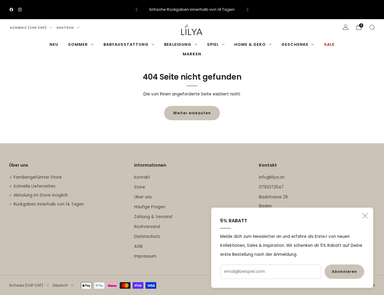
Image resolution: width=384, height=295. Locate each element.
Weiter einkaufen (192, 112)
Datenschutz (147, 236)
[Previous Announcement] (136, 9)
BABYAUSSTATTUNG (126, 44)
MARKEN (192, 54)
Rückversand (147, 226)
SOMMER (78, 44)
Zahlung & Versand (153, 217)
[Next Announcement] (247, 9)
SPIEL (213, 44)
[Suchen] (372, 27)
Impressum (145, 256)
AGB (138, 246)
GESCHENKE (294, 44)
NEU (54, 44)
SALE (329, 44)
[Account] (346, 27)
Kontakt (142, 177)
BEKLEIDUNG (177, 44)
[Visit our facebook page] (11, 9)
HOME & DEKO (250, 44)
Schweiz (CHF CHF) (28, 27)
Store (139, 187)
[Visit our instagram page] (20, 9)
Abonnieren (344, 271)
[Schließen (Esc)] (365, 216)
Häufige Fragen (149, 207)
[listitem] (192, 9)
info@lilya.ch (271, 177)
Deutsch (65, 27)
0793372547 (271, 187)
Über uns (143, 197)
